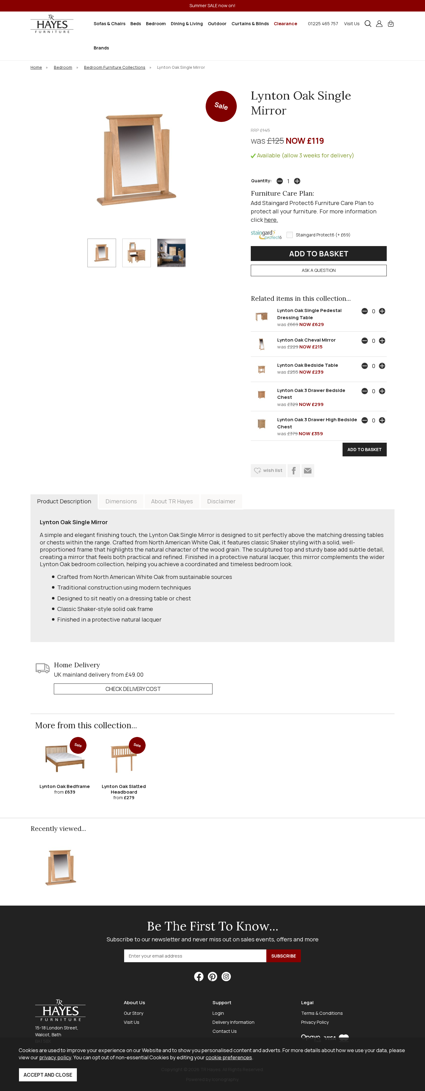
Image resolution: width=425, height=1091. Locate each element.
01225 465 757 (323, 23)
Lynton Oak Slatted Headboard (124, 789)
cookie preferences (229, 1057)
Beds (135, 23)
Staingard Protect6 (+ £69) (323, 235)
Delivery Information (234, 1022)
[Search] (368, 23)
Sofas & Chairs (109, 23)
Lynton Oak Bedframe (65, 786)
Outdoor (217, 23)
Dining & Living (187, 23)
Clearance (285, 23)
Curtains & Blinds (250, 23)
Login (218, 1013)
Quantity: (261, 181)
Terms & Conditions (322, 1013)
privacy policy (55, 1057)
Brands (101, 48)
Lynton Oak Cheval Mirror (306, 340)
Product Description (64, 501)
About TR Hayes (172, 501)
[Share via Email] (307, 470)
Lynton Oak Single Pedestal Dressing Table (309, 314)
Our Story (133, 1013)
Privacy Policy (315, 1022)
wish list (273, 470)
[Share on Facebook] (293, 470)
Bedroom (156, 23)
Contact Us (225, 1031)
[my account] (379, 23)
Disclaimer (221, 501)
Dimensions (121, 501)
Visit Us (352, 23)
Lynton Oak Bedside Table (307, 365)
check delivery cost (133, 688)
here (270, 219)
